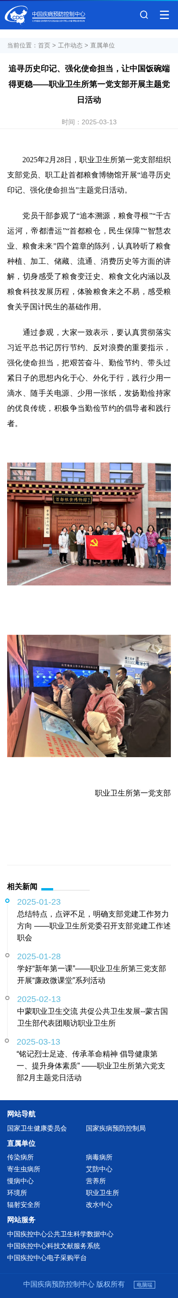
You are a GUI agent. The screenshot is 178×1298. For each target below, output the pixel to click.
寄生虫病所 (23, 1169)
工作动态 (70, 45)
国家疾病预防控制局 (116, 1128)
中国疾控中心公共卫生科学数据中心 (60, 1234)
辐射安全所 (23, 1204)
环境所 (17, 1192)
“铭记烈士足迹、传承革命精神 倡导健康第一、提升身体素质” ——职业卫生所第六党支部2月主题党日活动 (91, 1066)
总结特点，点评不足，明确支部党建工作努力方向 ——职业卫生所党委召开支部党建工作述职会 (94, 926)
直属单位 (102, 45)
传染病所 (20, 1157)
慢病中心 (20, 1181)
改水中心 (99, 1204)
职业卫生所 (102, 1192)
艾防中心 (99, 1169)
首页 (44, 45)
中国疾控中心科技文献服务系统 (53, 1246)
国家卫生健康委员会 (37, 1128)
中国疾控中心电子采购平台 (47, 1257)
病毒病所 (99, 1157)
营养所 (96, 1181)
